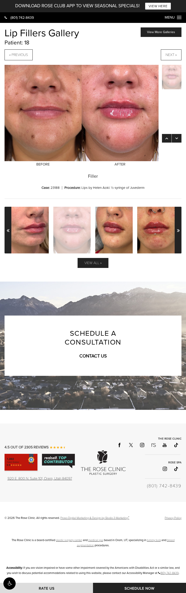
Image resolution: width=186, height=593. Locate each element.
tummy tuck (154, 540)
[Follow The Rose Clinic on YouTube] (164, 444)
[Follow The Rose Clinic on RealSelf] (153, 444)
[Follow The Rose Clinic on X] (130, 444)
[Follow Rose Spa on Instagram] (164, 468)
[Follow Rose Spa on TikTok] (175, 468)
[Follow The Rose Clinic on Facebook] (119, 444)
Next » (171, 55)
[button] (9, 583)
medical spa (95, 540)
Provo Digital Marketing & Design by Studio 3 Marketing (94, 518)
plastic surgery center (69, 540)
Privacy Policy (173, 518)
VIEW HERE (158, 6)
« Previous (18, 55)
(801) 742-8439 (22, 17)
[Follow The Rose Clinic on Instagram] (142, 444)
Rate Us (46, 588)
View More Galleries (161, 32)
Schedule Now (139, 588)
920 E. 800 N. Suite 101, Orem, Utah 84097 (39, 478)
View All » (93, 263)
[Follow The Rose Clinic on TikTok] (175, 444)
